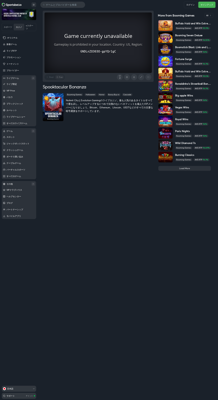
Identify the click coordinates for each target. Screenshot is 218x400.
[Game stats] (127, 77)
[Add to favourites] (134, 77)
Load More (184, 168)
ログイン (190, 4)
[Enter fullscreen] (148, 77)
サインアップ (207, 4)
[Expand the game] (141, 77)
